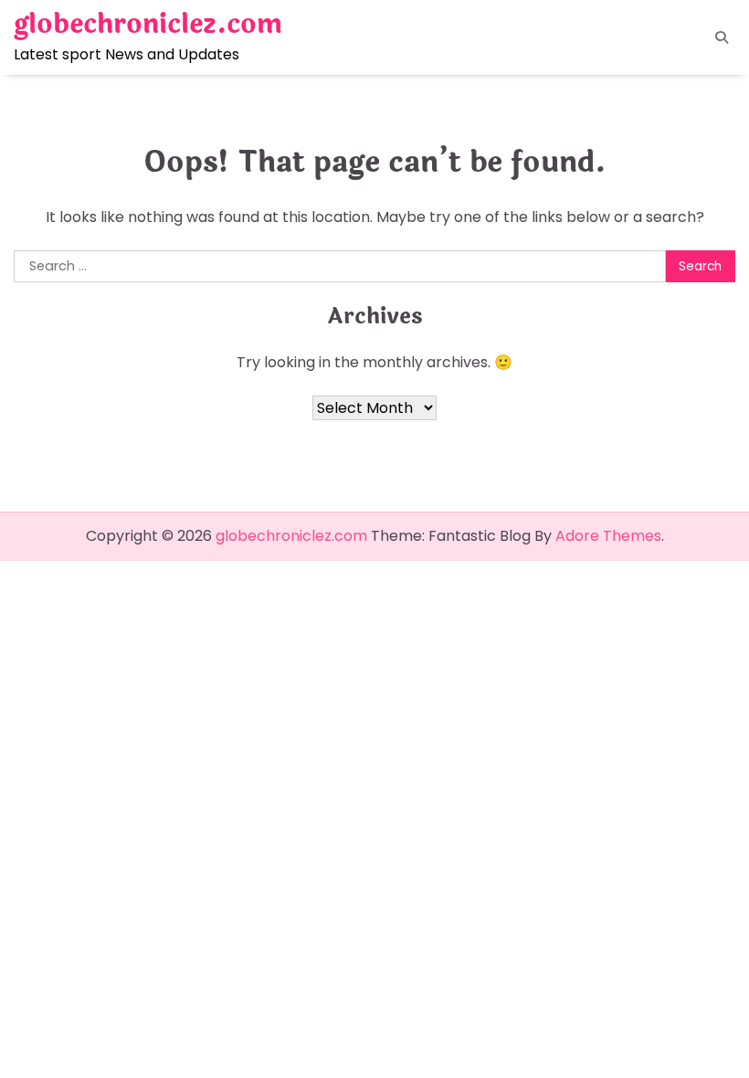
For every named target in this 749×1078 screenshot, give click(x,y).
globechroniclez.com (148, 24)
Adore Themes (608, 535)
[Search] (721, 37)
